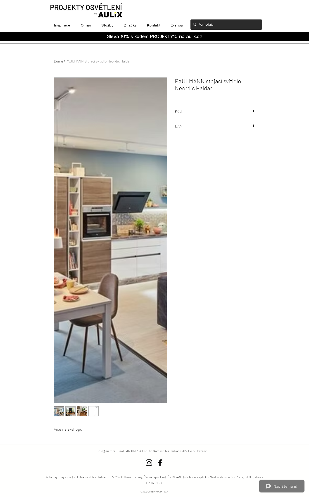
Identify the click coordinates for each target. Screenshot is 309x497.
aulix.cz (194, 37)
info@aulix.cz (106, 451)
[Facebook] (160, 462)
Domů (58, 61)
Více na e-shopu (68, 429)
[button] (62, 25)
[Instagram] (149, 462)
